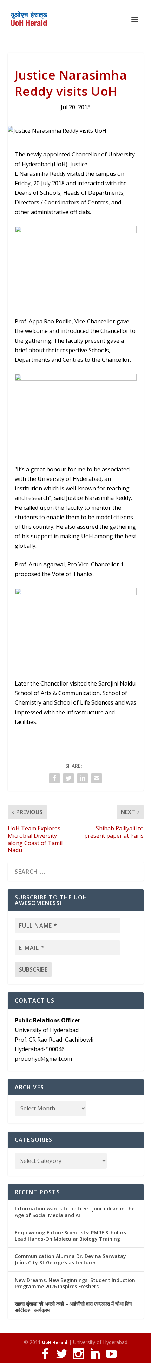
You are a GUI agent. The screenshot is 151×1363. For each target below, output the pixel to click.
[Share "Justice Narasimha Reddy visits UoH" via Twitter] (68, 778)
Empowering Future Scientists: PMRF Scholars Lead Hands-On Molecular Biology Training (70, 1235)
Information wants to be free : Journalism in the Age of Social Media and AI (74, 1211)
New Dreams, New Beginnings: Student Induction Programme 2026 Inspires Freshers (75, 1283)
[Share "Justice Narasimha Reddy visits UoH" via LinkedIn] (83, 778)
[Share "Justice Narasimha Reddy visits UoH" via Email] (97, 778)
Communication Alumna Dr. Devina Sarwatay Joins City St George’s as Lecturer (70, 1259)
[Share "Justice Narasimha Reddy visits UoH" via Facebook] (54, 778)
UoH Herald (54, 1342)
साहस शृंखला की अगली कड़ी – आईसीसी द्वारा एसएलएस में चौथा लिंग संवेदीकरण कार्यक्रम (73, 1306)
